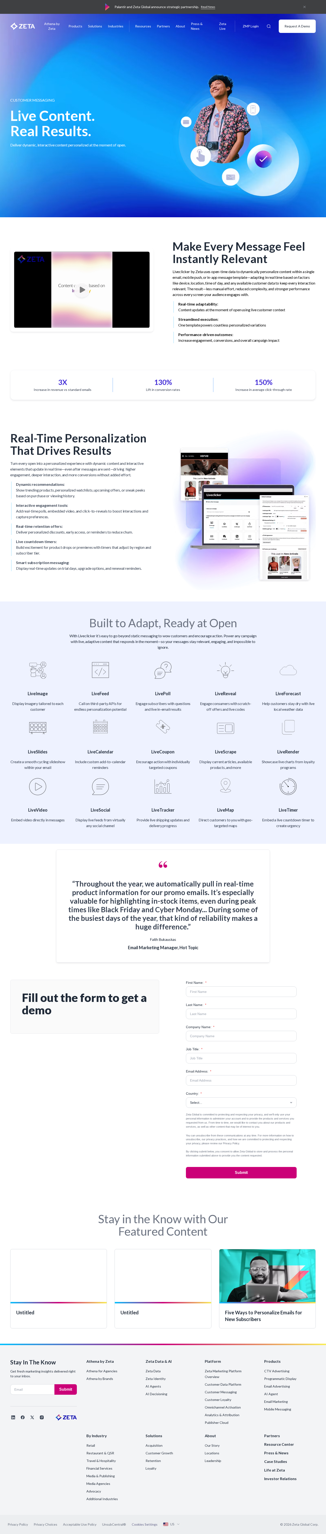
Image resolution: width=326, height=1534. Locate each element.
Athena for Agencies (101, 1371)
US (172, 1524)
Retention (153, 1461)
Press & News (197, 26)
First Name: (196, 983)
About (180, 26)
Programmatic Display (280, 1379)
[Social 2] (23, 1417)
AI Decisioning (156, 1394)
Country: (194, 1093)
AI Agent (271, 1394)
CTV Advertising (276, 1371)
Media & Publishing (100, 1476)
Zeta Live (222, 26)
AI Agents (153, 1386)
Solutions (95, 26)
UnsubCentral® (114, 1524)
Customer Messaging (221, 1392)
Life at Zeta (274, 1470)
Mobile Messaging (277, 1409)
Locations (212, 1453)
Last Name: (196, 1005)
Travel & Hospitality (101, 1461)
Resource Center (279, 1444)
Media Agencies (98, 1484)
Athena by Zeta (52, 26)
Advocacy (93, 1491)
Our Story (212, 1445)
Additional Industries (102, 1499)
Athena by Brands (99, 1379)
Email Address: (198, 1071)
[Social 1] (13, 1417)
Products (75, 26)
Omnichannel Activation (223, 1407)
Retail (90, 1445)
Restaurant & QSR (100, 1453)
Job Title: (194, 1049)
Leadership (213, 1461)
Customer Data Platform (223, 1384)
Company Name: (200, 1027)
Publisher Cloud (216, 1422)
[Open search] (268, 26)
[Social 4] (42, 1417)
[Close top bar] (304, 6)
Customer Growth (159, 1453)
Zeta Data (153, 1371)
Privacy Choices (45, 1524)
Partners (163, 26)
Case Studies (275, 1461)
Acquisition (154, 1445)
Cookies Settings (145, 1524)
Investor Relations (280, 1478)
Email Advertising (277, 1386)
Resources (143, 26)
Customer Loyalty (218, 1400)
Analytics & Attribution (222, 1415)
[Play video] (81, 290)
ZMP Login (251, 26)
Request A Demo (297, 26)
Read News (208, 7)
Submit (241, 1173)
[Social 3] (32, 1417)
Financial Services (99, 1468)
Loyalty (151, 1468)
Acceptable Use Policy (79, 1524)
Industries (115, 26)
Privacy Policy (231, 1143)
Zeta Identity (156, 1379)
